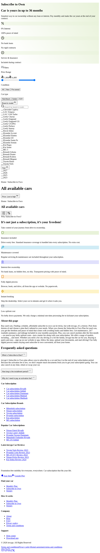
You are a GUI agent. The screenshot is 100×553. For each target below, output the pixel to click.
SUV (21, 99)
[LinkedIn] (8, 551)
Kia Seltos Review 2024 (16, 459)
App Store (8, 476)
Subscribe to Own (13, 488)
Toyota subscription (14, 413)
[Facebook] (5, 551)
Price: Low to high (9, 197)
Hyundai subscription (15, 415)
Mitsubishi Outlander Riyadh (18, 437)
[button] (50, 110)
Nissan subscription (14, 411)
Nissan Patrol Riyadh (15, 430)
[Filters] (3, 213)
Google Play (20, 476)
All (3, 90)
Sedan (14, 99)
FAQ (8, 521)
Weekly (9, 491)
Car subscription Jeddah (16, 391)
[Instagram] (2, 551)
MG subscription (13, 420)
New (7, 90)
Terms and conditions (15, 525)
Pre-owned (15, 90)
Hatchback (6, 99)
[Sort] (8, 213)
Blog (8, 518)
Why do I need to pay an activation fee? (17, 378)
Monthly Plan (11, 486)
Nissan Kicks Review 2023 (17, 457)
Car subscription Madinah (16, 398)
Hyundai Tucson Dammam (17, 435)
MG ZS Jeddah (12, 440)
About (8, 516)
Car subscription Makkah (16, 396)
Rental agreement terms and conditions (46, 547)
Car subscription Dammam (17, 393)
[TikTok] (11, 551)
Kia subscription (13, 418)
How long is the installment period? (15, 372)
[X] (13, 551)
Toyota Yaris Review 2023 (17, 450)
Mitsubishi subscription (15, 408)
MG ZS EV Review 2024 (17, 455)
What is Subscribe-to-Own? (12, 355)
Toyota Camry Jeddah (15, 433)
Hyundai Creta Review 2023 (18, 452)
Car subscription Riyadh (16, 389)
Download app (12, 538)
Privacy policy (12, 523)
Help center (11, 536)
